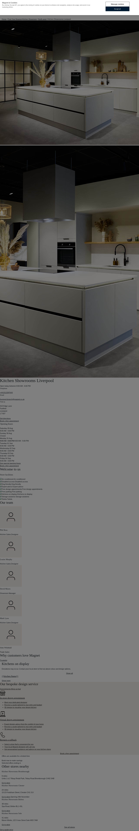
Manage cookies (117, 4)
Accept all (117, 9)
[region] (69, 7)
